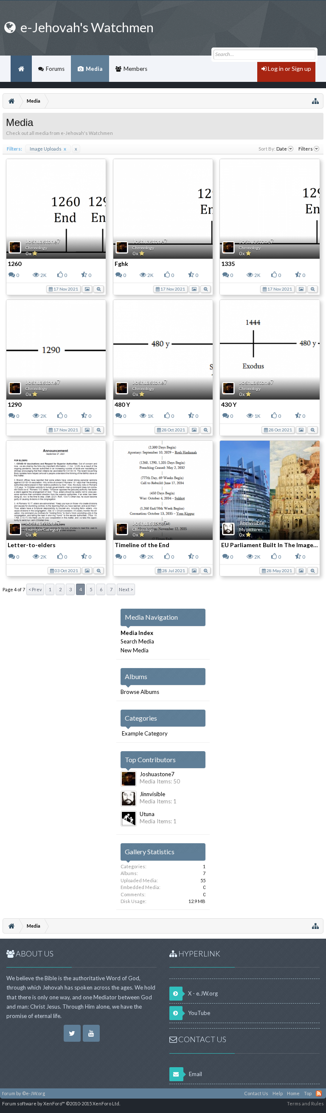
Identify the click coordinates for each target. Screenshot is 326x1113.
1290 (14, 404)
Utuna (147, 814)
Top (308, 1093)
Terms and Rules (305, 1103)
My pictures (250, 529)
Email (195, 1074)
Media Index (137, 632)
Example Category (43, 529)
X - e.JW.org (202, 993)
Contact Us (256, 1093)
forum (8, 1093)
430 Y (228, 404)
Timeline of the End (142, 544)
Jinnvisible (251, 523)
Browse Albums (140, 691)
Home (21, 69)
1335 (228, 263)
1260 (14, 263)
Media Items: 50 (160, 781)
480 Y (122, 404)
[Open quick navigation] (315, 101)
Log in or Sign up (289, 68)
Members (135, 68)
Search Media (137, 641)
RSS (319, 1093)
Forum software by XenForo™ (61, 1103)
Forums (55, 68)
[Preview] (98, 288)
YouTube (198, 1013)
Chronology (36, 247)
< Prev (35, 589)
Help (278, 1093)
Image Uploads (48, 148)
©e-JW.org (33, 1093)
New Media (135, 650)
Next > (126, 589)
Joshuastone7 (42, 241)
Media (94, 68)
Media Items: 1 (158, 801)
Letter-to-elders (32, 544)
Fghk (121, 263)
